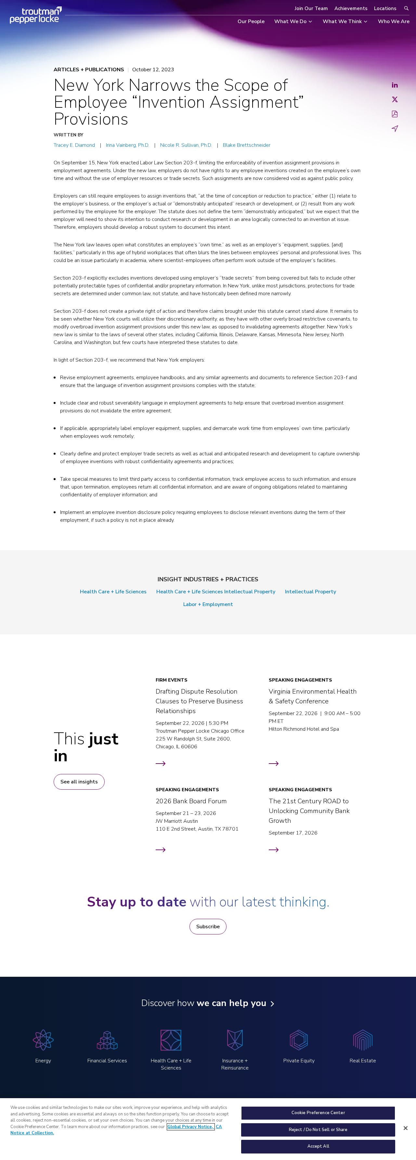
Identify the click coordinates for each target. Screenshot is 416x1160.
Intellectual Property (310, 591)
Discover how (203, 1003)
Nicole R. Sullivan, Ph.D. (186, 145)
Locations (385, 8)
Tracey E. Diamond (74, 145)
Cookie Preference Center (318, 1113)
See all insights (79, 781)
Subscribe (208, 926)
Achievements (351, 8)
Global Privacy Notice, (190, 1127)
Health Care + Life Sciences (113, 591)
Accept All (318, 1146)
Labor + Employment (208, 604)
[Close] (405, 1128)
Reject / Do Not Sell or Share (318, 1130)
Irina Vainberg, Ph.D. (127, 145)
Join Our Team (311, 8)
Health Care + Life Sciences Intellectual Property (215, 591)
